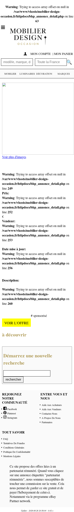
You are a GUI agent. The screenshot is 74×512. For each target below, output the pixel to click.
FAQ (5, 438)
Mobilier (10, 73)
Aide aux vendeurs (51, 409)
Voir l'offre (16, 322)
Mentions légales (12, 456)
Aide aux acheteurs (52, 405)
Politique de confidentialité (16, 451)
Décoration (44, 73)
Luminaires (27, 73)
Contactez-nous (49, 413)
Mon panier (63, 54)
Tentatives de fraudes (14, 443)
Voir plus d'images (14, 157)
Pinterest (11, 413)
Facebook (12, 409)
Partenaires (47, 422)
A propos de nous (51, 417)
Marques (64, 73)
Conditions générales (13, 447)
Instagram (12, 417)
